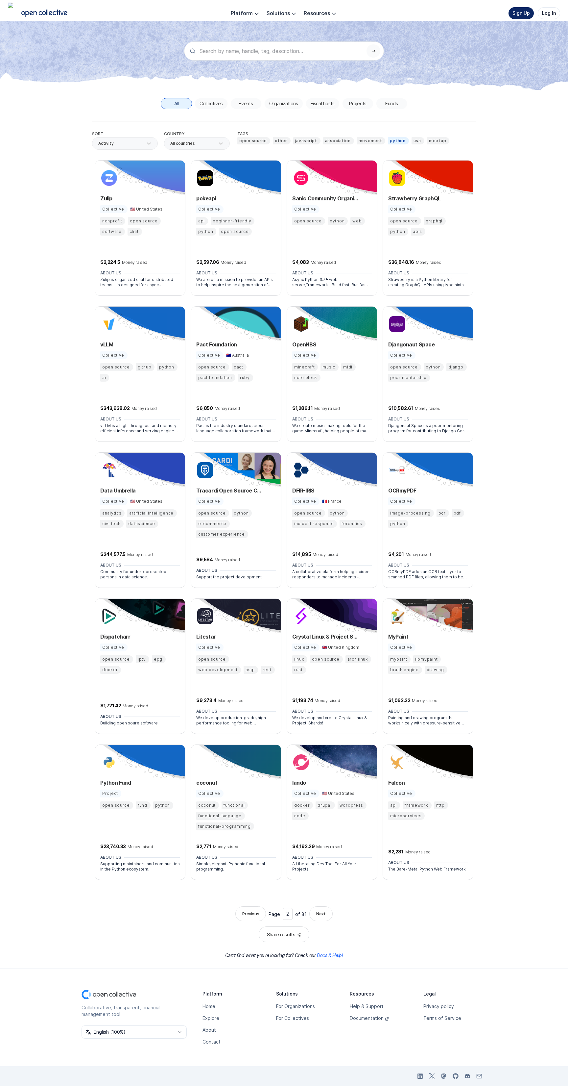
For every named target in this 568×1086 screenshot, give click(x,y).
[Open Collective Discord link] (467, 1076)
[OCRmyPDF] (396, 470)
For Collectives (292, 1018)
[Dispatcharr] (108, 616)
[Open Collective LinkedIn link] (420, 1076)
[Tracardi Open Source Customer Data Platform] (204, 470)
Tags (242, 133)
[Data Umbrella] (108, 470)
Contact (211, 1042)
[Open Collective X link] (432, 1076)
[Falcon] (396, 762)
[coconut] (204, 762)
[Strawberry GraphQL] (396, 178)
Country (174, 133)
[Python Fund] (108, 762)
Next (320, 913)
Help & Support (367, 1006)
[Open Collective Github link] (455, 1076)
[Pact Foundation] (204, 324)
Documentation (367, 1018)
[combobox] (170, 143)
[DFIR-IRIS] (300, 470)
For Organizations (295, 1006)
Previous (250, 913)
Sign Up (521, 13)
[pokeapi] (204, 178)
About (209, 1030)
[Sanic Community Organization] (300, 178)
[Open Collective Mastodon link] (443, 1076)
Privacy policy (438, 1006)
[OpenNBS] (300, 324)
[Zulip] (108, 178)
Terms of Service (442, 1018)
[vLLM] (108, 324)
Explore (210, 1018)
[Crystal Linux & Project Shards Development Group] (300, 616)
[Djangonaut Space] (396, 324)
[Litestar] (204, 616)
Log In (549, 13)
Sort (98, 133)
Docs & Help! (330, 955)
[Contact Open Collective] (479, 1076)
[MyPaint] (396, 616)
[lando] (300, 762)
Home (208, 1006)
